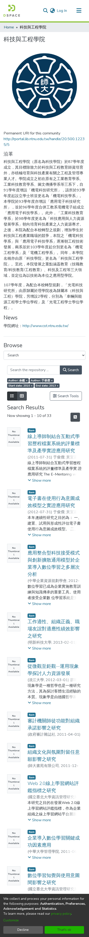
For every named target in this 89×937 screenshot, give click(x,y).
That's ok (64, 930)
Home (9, 27)
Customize (11, 920)
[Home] (12, 11)
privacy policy (61, 913)
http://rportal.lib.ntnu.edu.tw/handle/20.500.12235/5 (44, 141)
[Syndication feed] (75, 417)
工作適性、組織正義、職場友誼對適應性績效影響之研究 (54, 629)
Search (73, 370)
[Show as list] (12, 396)
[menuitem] (52, 11)
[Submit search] (45, 11)
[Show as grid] (22, 396)
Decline (23, 930)
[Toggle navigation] (78, 10)
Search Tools (68, 396)
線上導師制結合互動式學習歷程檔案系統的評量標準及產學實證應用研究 (54, 443)
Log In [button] (62, 10)
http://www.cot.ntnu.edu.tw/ (46, 325)
